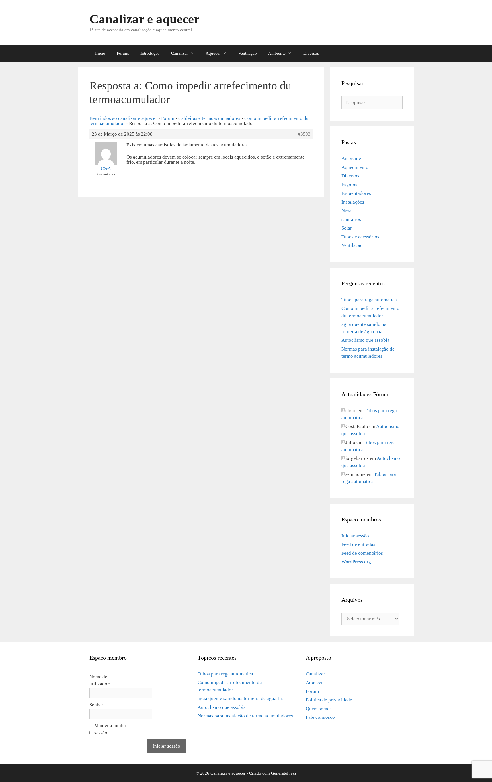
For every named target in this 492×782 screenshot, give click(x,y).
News (346, 210)
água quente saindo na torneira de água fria (241, 698)
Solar (346, 228)
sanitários (351, 219)
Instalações (352, 202)
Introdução (150, 53)
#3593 (304, 134)
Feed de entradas (358, 544)
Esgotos (349, 184)
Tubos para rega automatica (369, 299)
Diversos (311, 53)
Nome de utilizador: (99, 680)
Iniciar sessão (355, 536)
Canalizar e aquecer (144, 19)
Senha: (96, 704)
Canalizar (179, 53)
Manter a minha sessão (110, 729)
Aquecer (213, 53)
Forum (167, 118)
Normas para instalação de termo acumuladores (245, 715)
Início (100, 53)
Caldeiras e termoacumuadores (209, 118)
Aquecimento (354, 167)
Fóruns (123, 53)
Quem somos (319, 708)
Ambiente (277, 53)
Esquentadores (356, 193)
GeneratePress (283, 773)
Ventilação (247, 53)
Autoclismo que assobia (365, 340)
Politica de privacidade (329, 700)
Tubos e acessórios (360, 236)
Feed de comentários (362, 553)
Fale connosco (320, 717)
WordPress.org (356, 561)
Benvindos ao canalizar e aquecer (123, 118)
